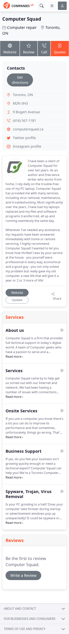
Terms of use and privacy (24, 629)
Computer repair (22, 27)
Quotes (60, 52)
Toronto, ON (23, 94)
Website (9, 52)
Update (17, 300)
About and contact (20, 608)
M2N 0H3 (20, 103)
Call (44, 52)
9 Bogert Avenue (26, 112)
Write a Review (23, 575)
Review (28, 52)
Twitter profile (24, 137)
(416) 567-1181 (24, 120)
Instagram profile (27, 146)
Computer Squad (21, 19)
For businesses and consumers (29, 619)
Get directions (20, 80)
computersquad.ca (28, 129)
